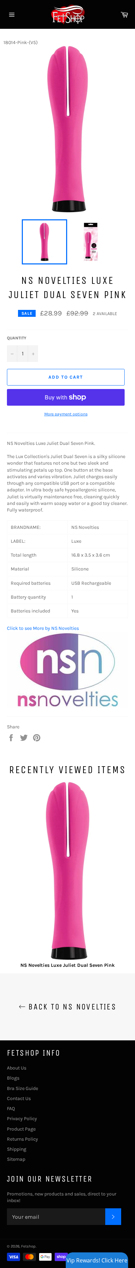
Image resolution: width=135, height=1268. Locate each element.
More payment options (66, 414)
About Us (16, 1068)
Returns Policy (22, 1139)
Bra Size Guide (22, 1088)
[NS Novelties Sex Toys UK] (67, 706)
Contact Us (19, 1098)
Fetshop (28, 1246)
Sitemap (16, 1159)
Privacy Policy (22, 1119)
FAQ (11, 1108)
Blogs (13, 1078)
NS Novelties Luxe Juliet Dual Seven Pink (67, 965)
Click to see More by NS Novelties (43, 628)
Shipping (16, 1149)
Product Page (21, 1129)
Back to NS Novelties (71, 1007)
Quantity (16, 338)
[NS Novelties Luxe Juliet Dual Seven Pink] (67, 872)
